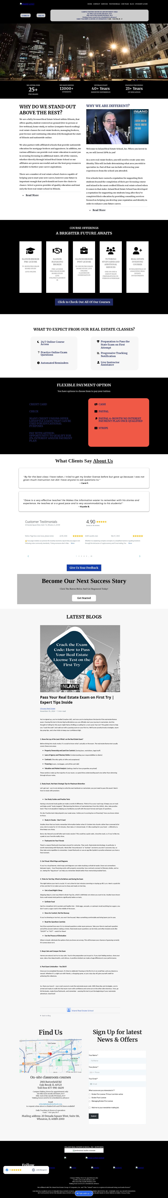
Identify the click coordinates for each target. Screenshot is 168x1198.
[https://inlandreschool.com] (27, 4)
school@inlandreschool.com (50, 1104)
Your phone (93, 1067)
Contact (96, 4)
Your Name (93, 1055)
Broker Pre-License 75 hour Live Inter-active (107, 1094)
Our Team (125, 4)
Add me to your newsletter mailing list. (105, 1108)
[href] (50, 1056)
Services (104, 4)
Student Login (141, 4)
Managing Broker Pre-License (102, 1101)
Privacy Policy (125, 1193)
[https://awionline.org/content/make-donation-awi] (95, 1158)
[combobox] (91, 1072)
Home (90, 4)
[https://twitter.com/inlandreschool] (73, 1167)
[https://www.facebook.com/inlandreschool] (117, 1167)
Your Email (93, 1079)
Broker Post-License (99, 1098)
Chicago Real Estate (47, 708)
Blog (132, 4)
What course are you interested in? (102, 1090)
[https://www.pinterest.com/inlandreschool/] (140, 1167)
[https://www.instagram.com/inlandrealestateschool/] (50, 1167)
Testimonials (114, 4)
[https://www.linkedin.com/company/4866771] (95, 1167)
